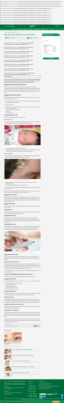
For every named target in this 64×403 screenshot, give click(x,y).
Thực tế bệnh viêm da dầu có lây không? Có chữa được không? (23, 366)
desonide (27, 217)
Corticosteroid (11, 217)
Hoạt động (43, 29)
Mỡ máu (45, 52)
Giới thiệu (30, 383)
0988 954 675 (47, 388)
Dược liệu (25, 29)
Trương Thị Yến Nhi (11, 37)
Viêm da (54, 46)
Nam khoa (46, 46)
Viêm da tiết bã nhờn (15, 32)
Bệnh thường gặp (19, 29)
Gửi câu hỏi (51, 58)
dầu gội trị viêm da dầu (28, 281)
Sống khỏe (30, 29)
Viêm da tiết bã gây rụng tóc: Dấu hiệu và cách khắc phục (22, 349)
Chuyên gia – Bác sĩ (31, 385)
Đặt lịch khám (56, 401)
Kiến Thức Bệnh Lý (37, 29)
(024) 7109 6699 (8, 401)
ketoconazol (22, 226)
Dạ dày (45, 48)
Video (47, 29)
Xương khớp (55, 48)
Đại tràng (54, 51)
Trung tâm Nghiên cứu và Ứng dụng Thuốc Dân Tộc (32, 26)
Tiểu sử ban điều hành (32, 386)
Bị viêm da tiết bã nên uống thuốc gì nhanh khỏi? (20, 372)
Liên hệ (51, 29)
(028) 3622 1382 (8, 394)
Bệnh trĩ (54, 47)
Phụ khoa (45, 51)
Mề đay (45, 47)
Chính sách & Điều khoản (32, 388)
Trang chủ (13, 29)
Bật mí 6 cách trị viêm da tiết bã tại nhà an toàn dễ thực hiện (22, 355)
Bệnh (8, 32)
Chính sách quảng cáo (32, 391)
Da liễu (10, 32)
